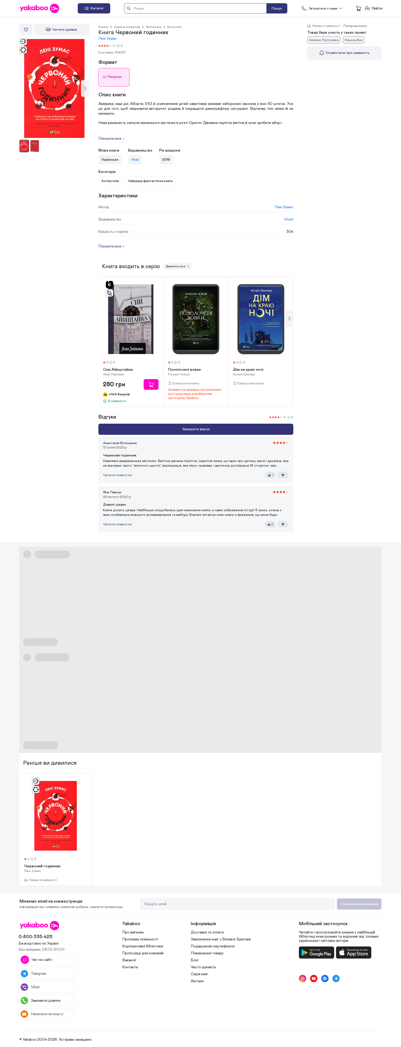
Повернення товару (207, 953)
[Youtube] (313, 978)
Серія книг (199, 974)
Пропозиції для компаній (142, 953)
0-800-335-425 (35, 936)
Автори (197, 981)
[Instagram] (302, 978)
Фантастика (154, 27)
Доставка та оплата (207, 932)
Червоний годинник (42, 866)
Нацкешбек (353, 40)
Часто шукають (203, 967)
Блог (195, 960)
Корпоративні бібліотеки (142, 946)
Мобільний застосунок (323, 923)
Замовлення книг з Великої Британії (221, 939)
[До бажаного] (25, 29)
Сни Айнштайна (118, 370)
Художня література (127, 27)
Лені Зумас (107, 38)
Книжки (103, 27)
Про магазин (133, 932)
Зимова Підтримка (324, 40)
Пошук (277, 8)
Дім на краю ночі (248, 370)
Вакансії (129, 960)
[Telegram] (336, 978)
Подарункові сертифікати (213, 946)
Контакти (130, 967)
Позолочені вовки (184, 370)
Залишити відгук (196, 429)
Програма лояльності (140, 939)
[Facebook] (325, 978)
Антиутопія (174, 27)
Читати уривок (64, 29)
